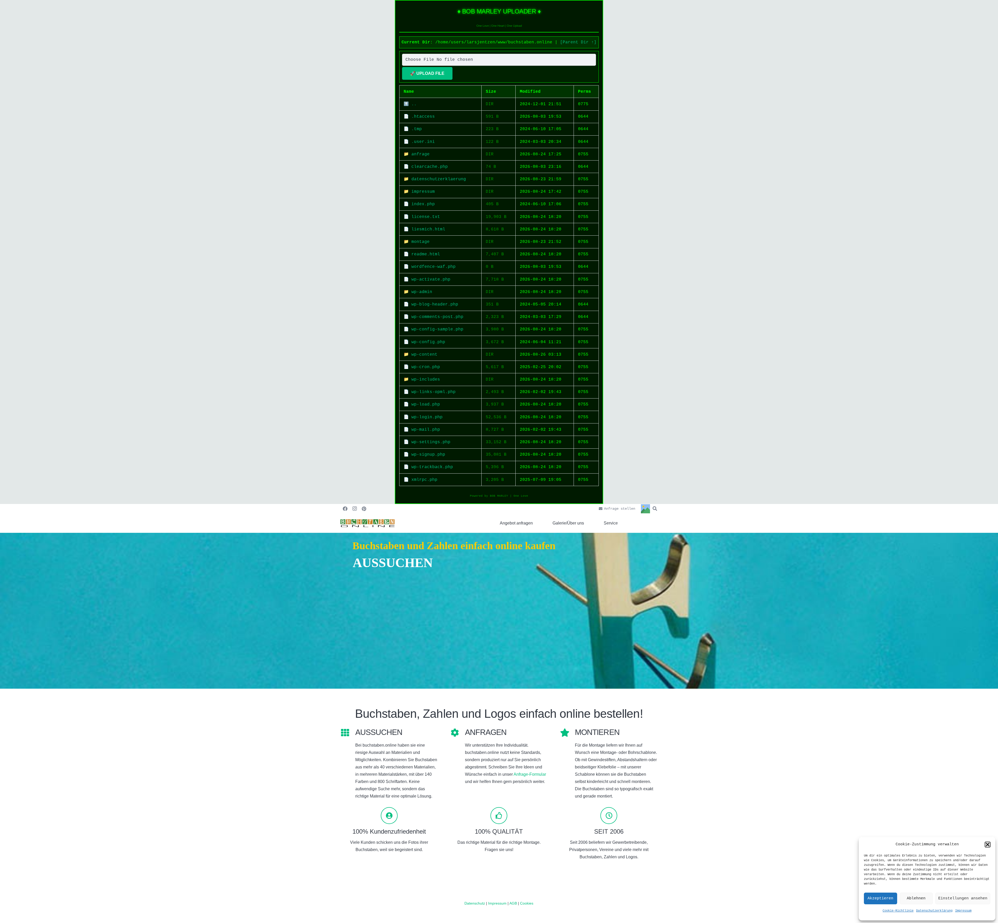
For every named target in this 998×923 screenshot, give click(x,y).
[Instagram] (354, 508)
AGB (513, 903)
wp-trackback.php (432, 467)
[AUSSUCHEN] (347, 733)
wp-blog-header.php (434, 304)
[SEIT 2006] (609, 815)
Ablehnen (916, 898)
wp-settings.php (430, 442)
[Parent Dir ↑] (578, 42)
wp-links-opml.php (433, 392)
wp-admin (421, 292)
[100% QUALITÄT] (499, 815)
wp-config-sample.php (437, 329)
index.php (423, 204)
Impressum (963, 911)
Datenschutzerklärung (934, 911)
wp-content (424, 354)
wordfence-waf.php (433, 266)
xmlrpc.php (424, 479)
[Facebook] (345, 508)
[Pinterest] (364, 508)
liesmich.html (428, 229)
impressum (423, 191)
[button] (987, 844)
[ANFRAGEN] (457, 733)
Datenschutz (474, 903)
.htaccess (423, 116)
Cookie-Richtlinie (898, 911)
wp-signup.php (428, 454)
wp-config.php (428, 342)
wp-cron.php (425, 367)
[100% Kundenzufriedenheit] (389, 815)
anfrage (420, 154)
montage (420, 242)
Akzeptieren (880, 898)
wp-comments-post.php (437, 317)
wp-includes (425, 379)
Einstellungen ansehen (962, 898)
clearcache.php (429, 166)
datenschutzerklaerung (438, 179)
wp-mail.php (425, 429)
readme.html (425, 254)
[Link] (367, 523)
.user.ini (423, 142)
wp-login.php (427, 417)
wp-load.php (425, 404)
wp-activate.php (430, 279)
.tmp (416, 129)
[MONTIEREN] (567, 733)
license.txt (425, 217)
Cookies (526, 903)
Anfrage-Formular (530, 774)
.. (414, 104)
